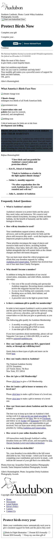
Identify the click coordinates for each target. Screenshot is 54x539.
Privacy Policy (12, 506)
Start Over (21, 19)
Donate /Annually (38, 532)
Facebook (46, 418)
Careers (9, 509)
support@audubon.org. (23, 338)
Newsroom (10, 502)
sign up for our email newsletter (34, 416)
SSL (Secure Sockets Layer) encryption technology (29, 442)
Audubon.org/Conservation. (17, 262)
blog (31, 418)
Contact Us (11, 511)
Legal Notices (12, 504)
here (13, 354)
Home (8, 499)
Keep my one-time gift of (34, 535)
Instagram (35, 421)
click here (16, 381)
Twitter (24, 421)
